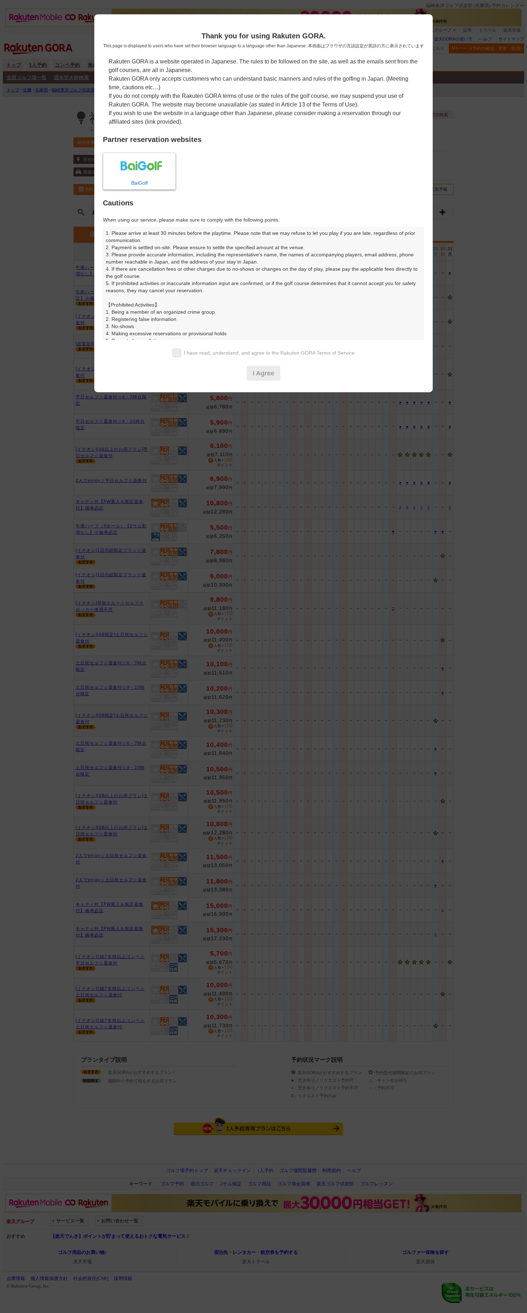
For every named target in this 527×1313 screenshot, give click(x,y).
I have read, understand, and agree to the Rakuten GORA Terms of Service (269, 353)
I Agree (263, 373)
